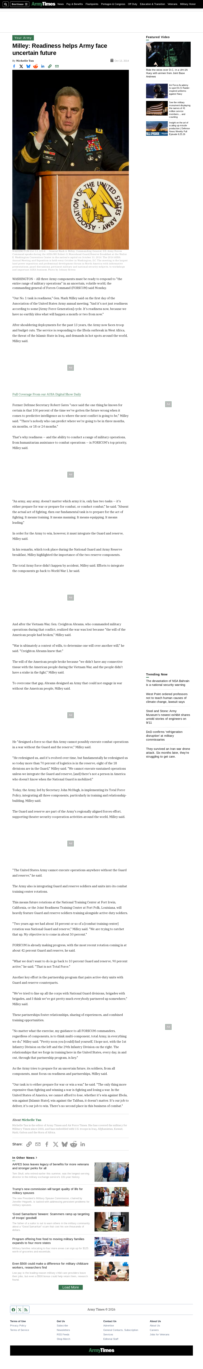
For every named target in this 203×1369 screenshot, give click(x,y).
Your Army (23, 37)
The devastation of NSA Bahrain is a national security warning (167, 682)
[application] (168, 54)
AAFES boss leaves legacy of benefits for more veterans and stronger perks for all (50, 1166)
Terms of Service (19, 1330)
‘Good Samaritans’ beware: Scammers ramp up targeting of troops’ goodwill (50, 1216)
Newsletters (63, 1330)
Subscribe (62, 1325)
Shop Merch (63, 1338)
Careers (154, 1330)
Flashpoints (92, 4)
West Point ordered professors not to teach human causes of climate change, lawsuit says (167, 697)
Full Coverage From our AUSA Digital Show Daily (46, 394)
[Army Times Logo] (43, 4)
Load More (70, 1287)
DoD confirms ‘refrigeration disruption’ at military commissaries (164, 735)
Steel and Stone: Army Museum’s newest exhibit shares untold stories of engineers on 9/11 (168, 716)
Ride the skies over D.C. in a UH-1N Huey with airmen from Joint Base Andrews (167, 73)
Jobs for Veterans (159, 1334)
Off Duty (132, 4)
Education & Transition (152, 4)
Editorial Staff (110, 1338)
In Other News (23, 1157)
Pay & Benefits (74, 4)
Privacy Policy (18, 1325)
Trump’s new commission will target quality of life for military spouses (47, 1191)
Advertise (108, 1325)
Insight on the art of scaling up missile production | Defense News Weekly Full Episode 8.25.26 (179, 128)
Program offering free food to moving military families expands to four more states (48, 1241)
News (61, 4)
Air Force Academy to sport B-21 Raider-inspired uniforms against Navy (179, 89)
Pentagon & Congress (113, 4)
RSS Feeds (63, 1334)
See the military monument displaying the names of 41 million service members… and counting (179, 109)
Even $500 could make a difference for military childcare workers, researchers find (50, 1265)
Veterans (172, 4)
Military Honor (188, 4)
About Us (155, 1325)
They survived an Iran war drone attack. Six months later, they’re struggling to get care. (168, 752)
